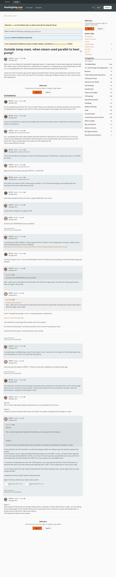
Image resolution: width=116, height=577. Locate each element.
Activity (87, 42)
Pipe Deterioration (98, 100)
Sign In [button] (37, 92)
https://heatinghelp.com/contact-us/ (30, 31)
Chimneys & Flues (98, 78)
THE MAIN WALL (98, 64)
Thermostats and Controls (98, 117)
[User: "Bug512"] (6, 218)
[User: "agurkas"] (6, 59)
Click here (7, 37)
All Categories (89, 36)
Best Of (87, 52)
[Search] (93, 7)
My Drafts (98, 49)
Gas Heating (98, 85)
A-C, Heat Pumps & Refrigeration (98, 68)
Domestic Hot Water (98, 82)
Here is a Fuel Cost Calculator (14, 318)
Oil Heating (98, 96)
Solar (98, 110)
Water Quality (98, 121)
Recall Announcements (98, 135)
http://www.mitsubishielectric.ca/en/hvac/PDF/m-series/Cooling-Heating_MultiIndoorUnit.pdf (35, 247)
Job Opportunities (98, 131)
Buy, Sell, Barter (98, 124)
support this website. (61, 44)
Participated (88, 54)
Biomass (98, 71)
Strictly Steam (98, 114)
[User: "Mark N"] (6, 102)
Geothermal (98, 89)
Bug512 (11, 217)
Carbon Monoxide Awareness (98, 75)
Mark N (11, 101)
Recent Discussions (90, 39)
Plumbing (98, 103)
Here (13, 25)
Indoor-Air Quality (98, 92)
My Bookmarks (98, 44)
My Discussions (89, 47)
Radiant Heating (98, 107)
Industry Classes (98, 128)
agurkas (11, 58)
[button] (81, 51)
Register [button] (48, 92)
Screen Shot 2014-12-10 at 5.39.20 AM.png (16, 483)
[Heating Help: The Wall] (13, 8)
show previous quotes (13, 303)
